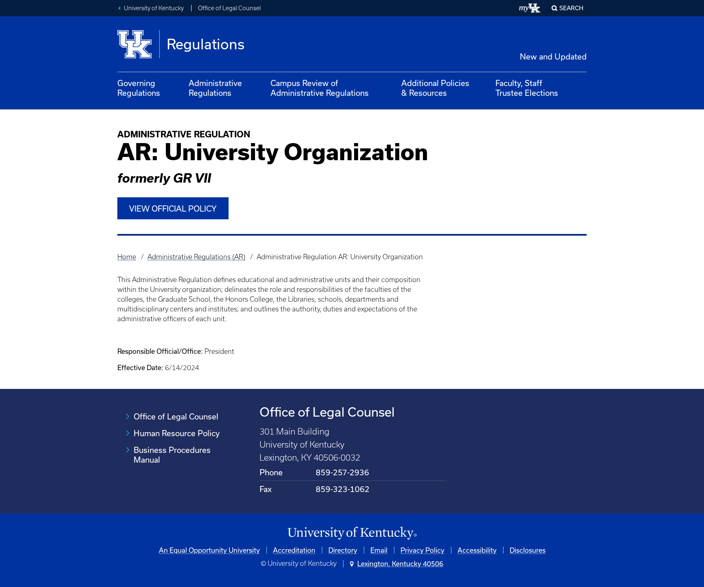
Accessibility (477, 550)
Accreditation (294, 550)
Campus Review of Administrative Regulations (320, 87)
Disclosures (528, 550)
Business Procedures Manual (172, 454)
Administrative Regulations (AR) (196, 256)
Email (378, 550)
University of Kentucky (154, 8)
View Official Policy (173, 208)
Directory (342, 550)
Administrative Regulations (215, 87)
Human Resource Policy (177, 433)
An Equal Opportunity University (209, 550)
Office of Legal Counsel (229, 8)
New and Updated (553, 56)
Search (571, 7)
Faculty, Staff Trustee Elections (526, 87)
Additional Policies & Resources (435, 87)
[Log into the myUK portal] (530, 8)
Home (126, 256)
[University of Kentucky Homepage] (352, 533)
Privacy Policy (422, 550)
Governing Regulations (138, 87)
